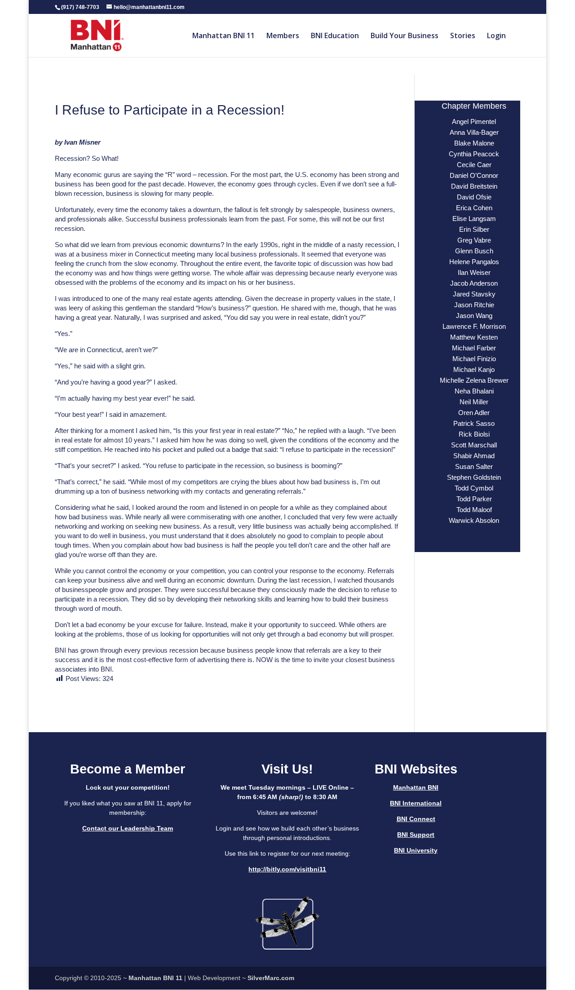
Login (496, 36)
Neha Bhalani (474, 391)
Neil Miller (474, 402)
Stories (462, 36)
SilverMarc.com (271, 977)
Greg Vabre (474, 240)
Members (282, 36)
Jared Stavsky (474, 294)
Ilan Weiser (474, 272)
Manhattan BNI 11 (223, 36)
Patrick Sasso (474, 423)
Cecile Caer (474, 164)
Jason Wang (474, 315)
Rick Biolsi (474, 434)
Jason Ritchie (474, 305)
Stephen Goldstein (474, 477)
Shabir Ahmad (474, 456)
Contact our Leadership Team (127, 828)
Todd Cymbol (474, 488)
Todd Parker (474, 499)
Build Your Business (404, 36)
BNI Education (335, 36)
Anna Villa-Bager (474, 132)
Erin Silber (474, 229)
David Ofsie (474, 197)
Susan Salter (474, 466)
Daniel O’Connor (474, 175)
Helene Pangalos (474, 261)
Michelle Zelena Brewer (474, 380)
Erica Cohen (474, 208)
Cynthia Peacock (474, 154)
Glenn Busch (474, 251)
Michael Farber (474, 348)
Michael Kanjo (474, 369)
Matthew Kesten (474, 337)
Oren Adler (474, 412)
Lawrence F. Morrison (474, 326)
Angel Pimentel (474, 121)
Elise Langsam (474, 218)
